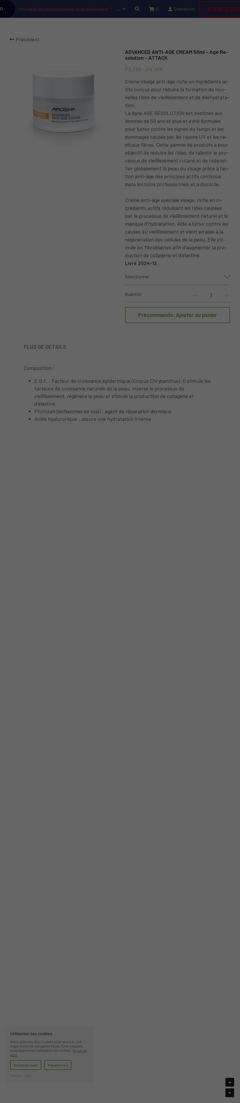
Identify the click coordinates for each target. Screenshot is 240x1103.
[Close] (229, 491)
